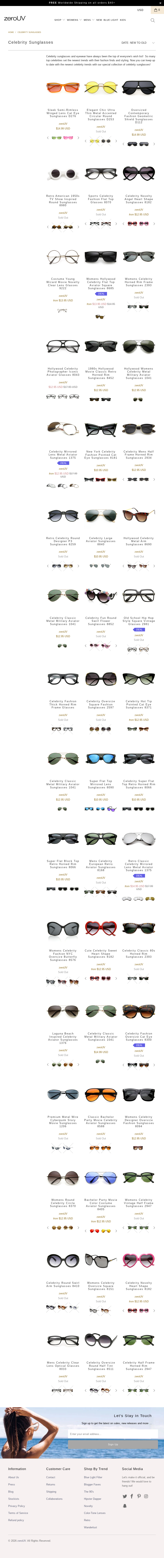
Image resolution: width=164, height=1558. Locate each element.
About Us (13, 1477)
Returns (50, 1484)
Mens (88, 20)
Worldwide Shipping (68, 2)
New (99, 20)
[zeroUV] (15, 18)
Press (11, 1484)
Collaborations (54, 1498)
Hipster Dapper (92, 1498)
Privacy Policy (16, 1506)
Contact (50, 1477)
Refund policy (16, 1520)
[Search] (153, 21)
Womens (73, 20)
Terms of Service (18, 1513)
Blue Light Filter (93, 1477)
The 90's (89, 1491)
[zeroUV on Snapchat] (125, 1506)
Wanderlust (90, 1527)
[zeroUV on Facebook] (132, 1496)
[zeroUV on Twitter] (125, 1496)
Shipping (51, 1491)
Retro (87, 1520)
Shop (58, 20)
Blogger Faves (92, 1484)
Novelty (88, 1506)
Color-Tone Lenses (95, 1513)
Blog (10, 1491)
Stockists (13, 1498)
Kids (123, 20)
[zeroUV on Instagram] (146, 1496)
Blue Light (111, 20)
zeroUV (21, 1540)
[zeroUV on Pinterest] (139, 1496)
